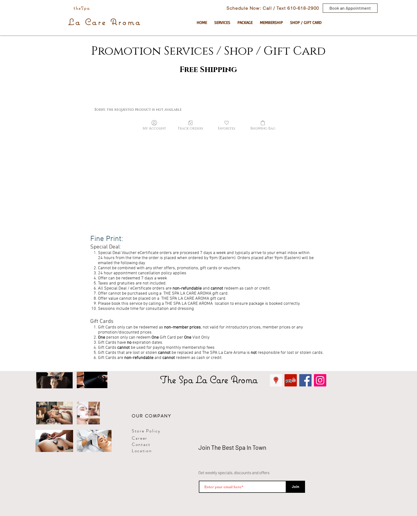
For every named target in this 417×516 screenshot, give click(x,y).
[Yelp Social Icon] (291, 380)
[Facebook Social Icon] (305, 380)
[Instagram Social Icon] (320, 380)
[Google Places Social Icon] (276, 380)
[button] (222, 22)
